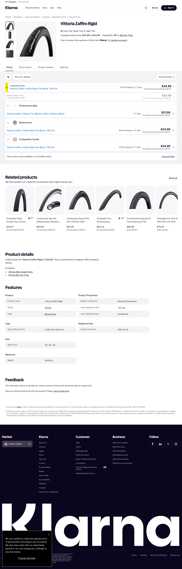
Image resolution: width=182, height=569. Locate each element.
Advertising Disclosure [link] (85, 473)
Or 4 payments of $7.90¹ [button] (15, 230)
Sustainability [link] (44, 467)
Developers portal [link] (120, 455)
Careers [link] (42, 447)
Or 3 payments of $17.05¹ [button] (46, 230)
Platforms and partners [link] (122, 463)
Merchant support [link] (120, 443)
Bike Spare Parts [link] (59, 17)
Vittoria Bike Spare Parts (20, 271)
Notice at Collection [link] (158, 555)
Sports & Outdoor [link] (32, 17)
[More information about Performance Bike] (8, 105)
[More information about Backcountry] (8, 122)
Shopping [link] (18, 17)
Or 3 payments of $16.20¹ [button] (76, 230)
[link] (152, 444)
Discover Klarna (32, 8)
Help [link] (78, 443)
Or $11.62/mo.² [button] (132, 230)
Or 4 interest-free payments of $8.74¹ (157, 89)
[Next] (173, 208)
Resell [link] (41, 471)
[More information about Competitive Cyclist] (8, 139)
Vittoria (48, 308)
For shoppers (10, 2)
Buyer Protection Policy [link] (86, 459)
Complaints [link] (81, 463)
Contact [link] (42, 488)
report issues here (61, 391)
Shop (45, 8)
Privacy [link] (42, 463)
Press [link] (41, 455)
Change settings (26, 558)
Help (59, 8)
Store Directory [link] (82, 455)
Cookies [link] (143, 555)
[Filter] (8, 77)
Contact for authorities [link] (48, 492)
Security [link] (42, 459)
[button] (155, 8)
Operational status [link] (120, 459)
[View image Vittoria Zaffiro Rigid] (9, 25)
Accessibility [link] (44, 480)
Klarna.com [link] (175, 555)
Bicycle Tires (126, 35)
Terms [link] (134, 555)
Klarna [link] (8, 17)
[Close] (49, 535)
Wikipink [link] (42, 484)
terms (19, 407)
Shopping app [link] (82, 451)
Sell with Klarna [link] (119, 451)
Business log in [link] (119, 447)
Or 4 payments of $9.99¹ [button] (106, 230)
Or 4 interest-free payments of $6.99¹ (156, 115)
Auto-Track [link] (43, 475)
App (52, 8)
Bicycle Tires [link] (74, 17)
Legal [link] (41, 451)
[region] (27, 549)
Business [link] (119, 437)
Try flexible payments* (118, 40)
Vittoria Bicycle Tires (18, 275)
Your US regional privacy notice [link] (86, 468)
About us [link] (43, 443)
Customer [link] (83, 437)
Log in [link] (78, 447)
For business (23, 2)
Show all (173, 178)
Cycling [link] (46, 17)
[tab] (9, 67)
